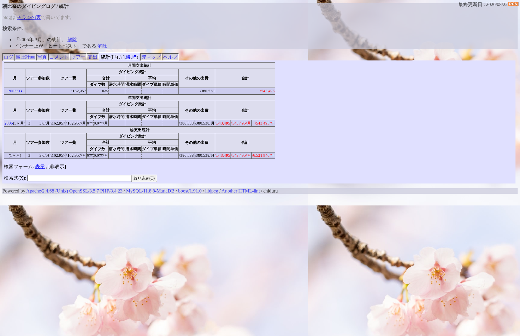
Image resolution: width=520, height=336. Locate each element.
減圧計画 (25, 57)
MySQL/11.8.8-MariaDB (150, 190)
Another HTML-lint (240, 190)
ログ (8, 57)
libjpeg (211, 190)
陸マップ (151, 57)
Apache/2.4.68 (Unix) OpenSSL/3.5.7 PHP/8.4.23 (74, 190)
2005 (9, 123)
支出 (93, 57)
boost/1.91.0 (190, 190)
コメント (59, 57)
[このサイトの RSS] (513, 4)
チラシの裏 (29, 17)
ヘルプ (170, 57)
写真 (42, 57)
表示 (40, 166)
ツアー (78, 57)
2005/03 (15, 91)
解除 (72, 39)
